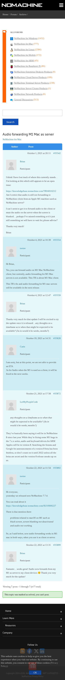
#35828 (57, 338)
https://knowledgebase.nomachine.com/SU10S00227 (31, 505)
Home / (7, 14)
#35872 (57, 393)
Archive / (24, 14)
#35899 (57, 545)
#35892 (57, 468)
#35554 (57, 240)
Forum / (15, 14)
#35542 (57, 153)
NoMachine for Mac (12, 139)
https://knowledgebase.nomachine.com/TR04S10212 (31, 191)
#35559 (57, 295)
